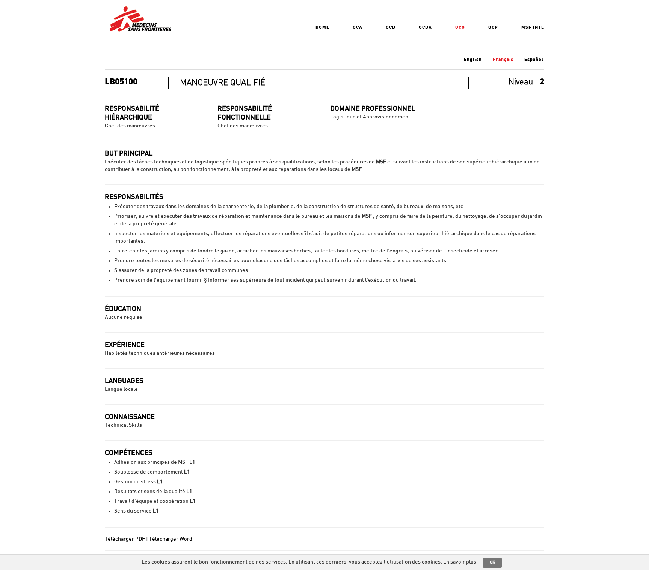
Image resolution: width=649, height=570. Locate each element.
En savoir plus (459, 562)
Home (322, 27)
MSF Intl (532, 27)
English (473, 59)
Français (503, 59)
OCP (493, 27)
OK (492, 562)
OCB (390, 27)
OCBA (425, 27)
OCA (357, 27)
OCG (460, 27)
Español (533, 59)
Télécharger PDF (125, 539)
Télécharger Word (170, 539)
